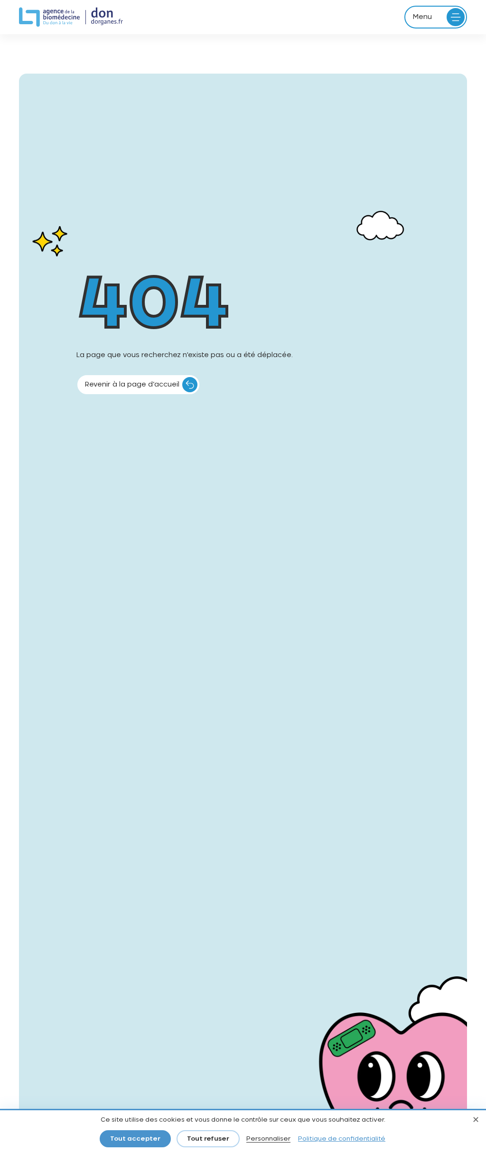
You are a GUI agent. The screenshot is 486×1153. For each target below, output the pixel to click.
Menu (422, 17)
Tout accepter (135, 1139)
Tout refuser (208, 1139)
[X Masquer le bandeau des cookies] (475, 1120)
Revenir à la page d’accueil (132, 384)
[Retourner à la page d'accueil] (71, 17)
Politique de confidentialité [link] (341, 1139)
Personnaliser (268, 1139)
